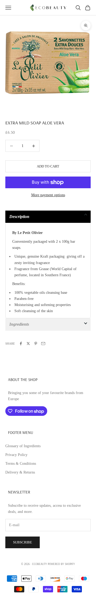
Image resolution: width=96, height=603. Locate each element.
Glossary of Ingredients (23, 446)
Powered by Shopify (61, 564)
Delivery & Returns (20, 472)
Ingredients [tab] (19, 324)
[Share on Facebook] (21, 343)
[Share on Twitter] (28, 343)
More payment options (48, 195)
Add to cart (48, 166)
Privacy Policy (16, 455)
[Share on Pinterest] (36, 343)
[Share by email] (43, 343)
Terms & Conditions (20, 464)
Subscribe (22, 542)
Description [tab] (19, 216)
